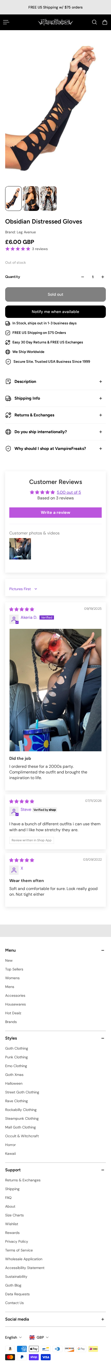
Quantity (12, 277)
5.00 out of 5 (69, 492)
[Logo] (55, 22)
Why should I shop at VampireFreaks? (50, 448)
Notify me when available (55, 311)
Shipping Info (27, 398)
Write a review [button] (55, 512)
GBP (40, 1337)
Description (25, 381)
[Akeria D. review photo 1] (55, 690)
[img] (21, 609)
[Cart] (105, 22)
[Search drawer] (94, 22)
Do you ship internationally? (40, 431)
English (11, 1337)
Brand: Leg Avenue (20, 232)
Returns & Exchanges (34, 415)
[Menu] (6, 22)
